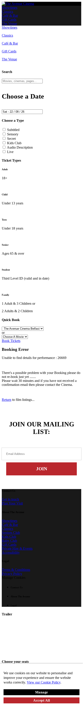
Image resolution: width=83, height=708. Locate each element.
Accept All (41, 700)
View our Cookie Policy (43, 682)
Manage (41, 692)
